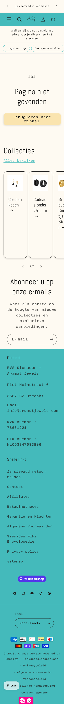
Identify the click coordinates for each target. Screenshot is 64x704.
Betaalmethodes (23, 506)
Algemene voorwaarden (34, 672)
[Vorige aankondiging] (7, 6)
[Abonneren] (52, 339)
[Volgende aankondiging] (57, 6)
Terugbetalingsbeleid (40, 658)
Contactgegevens (35, 692)
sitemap (15, 561)
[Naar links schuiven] (23, 266)
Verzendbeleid (34, 679)
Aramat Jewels (30, 653)
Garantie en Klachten (30, 516)
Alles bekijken (19, 160)
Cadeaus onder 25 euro (40, 205)
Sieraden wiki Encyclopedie (22, 538)
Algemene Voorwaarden (30, 526)
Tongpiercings (16, 48)
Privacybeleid (34, 665)
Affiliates (18, 496)
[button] (9, 19)
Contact (15, 487)
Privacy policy (23, 551)
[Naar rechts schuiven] (41, 266)
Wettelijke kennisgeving (34, 685)
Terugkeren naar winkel (32, 119)
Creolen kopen (15, 202)
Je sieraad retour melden (26, 474)
